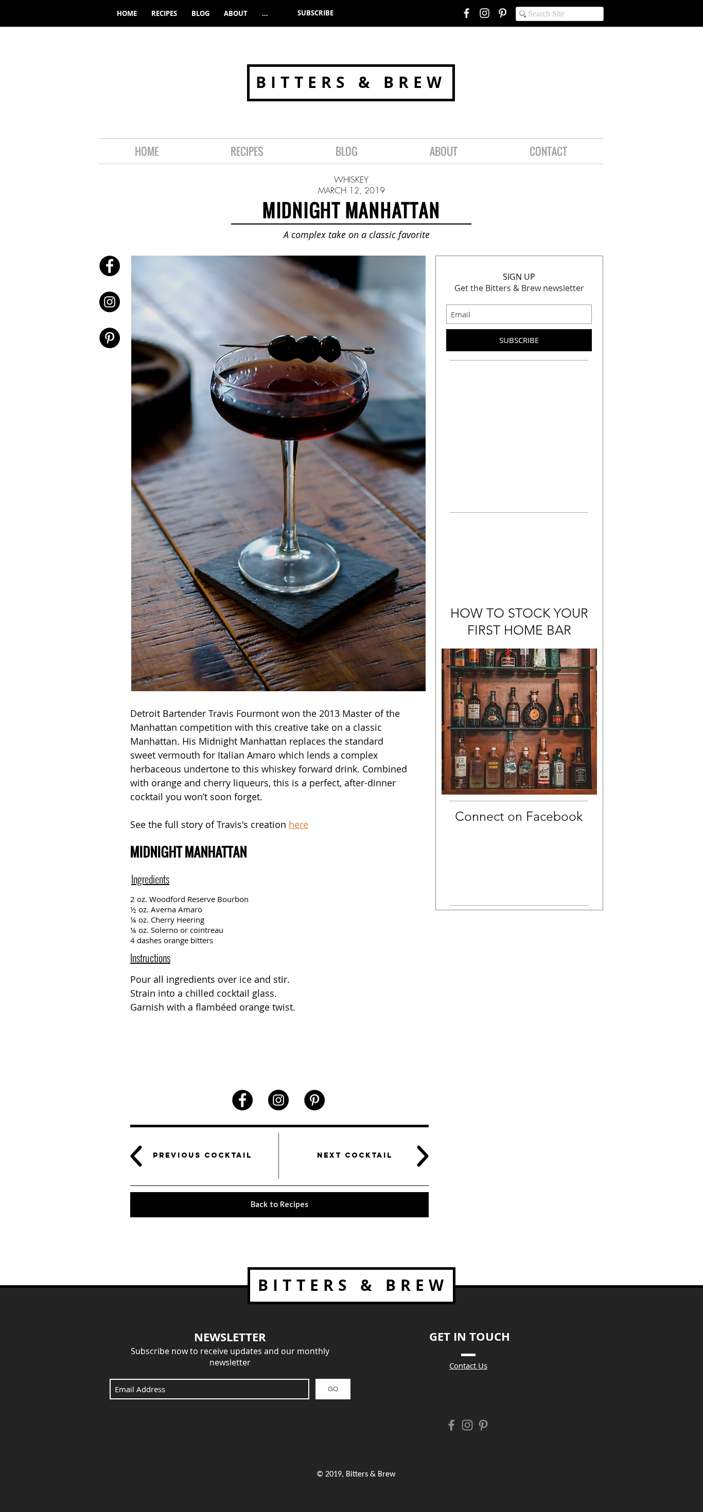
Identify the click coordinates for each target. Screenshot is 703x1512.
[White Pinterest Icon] (502, 13)
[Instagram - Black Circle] (109, 302)
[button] (315, 13)
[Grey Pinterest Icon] (483, 1425)
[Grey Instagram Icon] (467, 1425)
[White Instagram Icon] (484, 13)
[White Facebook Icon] (466, 13)
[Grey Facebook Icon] (451, 1425)
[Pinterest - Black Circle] (109, 338)
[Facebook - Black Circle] (109, 266)
